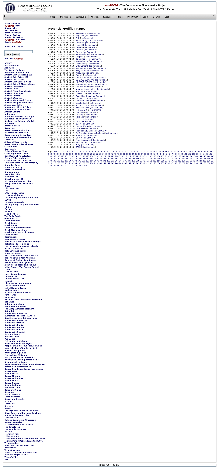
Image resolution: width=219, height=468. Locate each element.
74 (103, 154)
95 (165, 154)
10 (77, 152)
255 (162, 163)
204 (117, 161)
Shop (53, 17)
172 (150, 159)
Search (156, 17)
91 (154, 154)
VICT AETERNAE (83, 105)
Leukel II (79, 50)
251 (146, 163)
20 (106, 152)
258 (175, 163)
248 (133, 163)
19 (103, 152)
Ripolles (79, 52)
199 (96, 161)
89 (148, 154)
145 (204, 156)
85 (136, 154)
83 (130, 154)
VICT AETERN (81, 110)
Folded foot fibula (83, 96)
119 (96, 156)
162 (108, 159)
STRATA (79, 138)
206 (125, 161)
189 (54, 161)
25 (121, 152)
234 (75, 163)
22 (112, 152)
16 (95, 152)
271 (62, 166)
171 (146, 159)
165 (121, 159)
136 (167, 156)
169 (137, 159)
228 (50, 163)
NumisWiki (81, 17)
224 (200, 161)
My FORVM (132, 17)
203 (112, 161)
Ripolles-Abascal (83, 54)
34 (148, 152)
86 (139, 154)
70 (91, 154)
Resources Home (12, 24)
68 (85, 154)
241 (104, 163)
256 (167, 163)
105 (202, 154)
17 (98, 152)
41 (169, 152)
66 (79, 154)
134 (158, 156)
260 (183, 163)
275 (79, 166)
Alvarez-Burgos (82, 41)
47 (187, 152)
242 (108, 163)
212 (150, 161)
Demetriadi (81, 64)
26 (124, 152)
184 (200, 159)
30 (136, 152)
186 (208, 159)
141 (188, 156)
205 (121, 161)
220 (183, 161)
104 (198, 154)
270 (58, 166)
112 (67, 156)
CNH (78, 38)
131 (146, 156)
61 (64, 154)
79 (118, 154)
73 (100, 154)
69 (88, 154)
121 (104, 156)
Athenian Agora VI (84, 140)
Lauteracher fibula (84, 78)
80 (121, 154)
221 (188, 161)
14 (89, 152)
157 (87, 159)
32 (142, 152)
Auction (95, 17)
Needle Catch (82, 103)
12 (83, 152)
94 (162, 154)
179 (179, 159)
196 (83, 161)
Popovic (79, 75)
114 (75, 156)
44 (178, 152)
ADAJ (78, 145)
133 (154, 156)
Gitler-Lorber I (82, 66)
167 (129, 159)
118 (92, 156)
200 (100, 161)
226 (208, 161)
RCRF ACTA (80, 135)
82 (127, 154)
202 (108, 161)
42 (172, 152)
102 (189, 154)
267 (213, 163)
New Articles (10, 28)
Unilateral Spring (83, 101)
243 (112, 163)
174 (158, 159)
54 (208, 152)
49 (193, 152)
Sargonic (80, 57)
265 (204, 163)
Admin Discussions (13, 37)
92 (157, 154)
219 (179, 161)
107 (210, 154)
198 (92, 161)
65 (76, 154)
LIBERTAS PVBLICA (84, 82)
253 (154, 163)
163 (112, 159)
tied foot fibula (82, 87)
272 (67, 166)
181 (188, 159)
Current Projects (12, 35)
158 (92, 159)
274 (75, 166)
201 (104, 161)
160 (100, 159)
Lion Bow (80, 112)
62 (67, 154)
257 (171, 163)
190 (58, 161)
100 (181, 154)
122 (108, 156)
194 (75, 161)
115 (79, 156)
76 (109, 154)
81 (124, 154)
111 (62, 156)
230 (58, 163)
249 (137, 163)
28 (130, 152)
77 (112, 154)
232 (67, 163)
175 (162, 159)
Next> (84, 166)
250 (142, 163)
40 (166, 152)
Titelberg (80, 115)
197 (87, 161)
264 (200, 163)
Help (120, 17)
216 (167, 161)
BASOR (79, 147)
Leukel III (80, 45)
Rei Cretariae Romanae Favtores (90, 133)
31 (139, 152)
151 (62, 159)
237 (87, 163)
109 (54, 156)
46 (184, 152)
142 (192, 156)
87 (142, 154)
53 (205, 152)
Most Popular (11, 30)
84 (133, 154)
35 (151, 152)
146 (208, 156)
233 (71, 163)
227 (213, 161)
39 (163, 152)
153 (71, 159)
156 (83, 159)
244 (117, 163)
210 (142, 161)
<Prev (56, 152)
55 (211, 152)
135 (162, 156)
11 (80, 152)
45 (181, 152)
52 (202, 152)
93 (160, 154)
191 (62, 161)
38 (160, 152)
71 (94, 154)
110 (58, 156)
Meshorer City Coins (84, 131)
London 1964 (82, 126)
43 (175, 152)
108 (50, 156)
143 (196, 156)
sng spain (80, 36)
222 (192, 161)
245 (121, 163)
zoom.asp (8, 44)
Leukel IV (80, 43)
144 (200, 156)
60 (61, 154)
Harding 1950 (82, 142)
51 (199, 152)
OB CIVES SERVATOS (85, 80)
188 (50, 161)
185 (204, 159)
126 (125, 156)
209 (137, 161)
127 (129, 156)
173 (154, 159)
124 (117, 156)
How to (8, 42)
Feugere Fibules (83, 71)
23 (115, 152)
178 (175, 159)
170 (142, 159)
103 (193, 154)
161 (104, 159)
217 (171, 161)
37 (157, 152)
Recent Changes (12, 33)
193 (71, 161)
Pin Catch (80, 98)
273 (71, 166)
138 (175, 156)
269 (54, 166)
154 (75, 159)
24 (118, 152)
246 (125, 163)
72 (97, 154)
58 (55, 154)
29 (133, 152)
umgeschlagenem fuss (86, 89)
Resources (108, 17)
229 (54, 163)
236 (83, 163)
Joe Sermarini (94, 34)
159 (96, 159)
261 (188, 163)
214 (158, 161)
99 (177, 154)
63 (70, 154)
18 (101, 152)
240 (100, 163)
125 (121, 156)
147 (213, 156)
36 (154, 152)
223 (196, 161)
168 (133, 159)
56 (49, 154)
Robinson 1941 (82, 108)
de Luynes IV (81, 59)
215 (162, 161)
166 (125, 159)
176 (167, 159)
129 (137, 156)
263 (196, 163)
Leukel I (79, 47)
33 (145, 152)
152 (67, 159)
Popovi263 (80, 73)
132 (150, 156)
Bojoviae (79, 91)
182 (192, 159)
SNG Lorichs (81, 34)
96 (168, 154)
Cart (167, 17)
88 (145, 154)
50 (196, 152)
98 (174, 154)
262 (192, 163)
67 (82, 154)
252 (150, 163)
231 (62, 163)
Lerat (78, 121)
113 (71, 156)
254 (158, 163)
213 (154, 161)
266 (208, 163)
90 (151, 154)
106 (206, 154)
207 (129, 161)
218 (175, 161)
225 (204, 161)
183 (196, 159)
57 (52, 154)
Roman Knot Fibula (84, 68)
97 (171, 154)
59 (58, 154)
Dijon (78, 119)
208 (133, 161)
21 (109, 152)
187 (213, 159)
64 (73, 154)
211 (146, 161)
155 (79, 159)
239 (96, 163)
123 (112, 156)
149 (54, 159)
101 (185, 154)
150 (58, 159)
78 (115, 154)
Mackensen (81, 94)
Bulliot (78, 124)
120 (100, 156)
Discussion (65, 17)
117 (87, 156)
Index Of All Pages (13, 47)
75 (106, 154)
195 (79, 161)
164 (117, 159)
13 (86, 152)
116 (83, 156)
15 (92, 152)
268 (50, 166)
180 (183, 159)
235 (79, 163)
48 (190, 152)
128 (133, 156)
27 (127, 152)
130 (142, 156)
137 (171, 156)
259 (179, 163)
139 (179, 156)
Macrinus (80, 117)
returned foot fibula (84, 84)
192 (67, 161)
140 (183, 156)
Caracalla (80, 128)
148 (50, 159)
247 (129, 163)
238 (92, 163)
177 (171, 159)
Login (145, 17)
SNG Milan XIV (82, 61)
